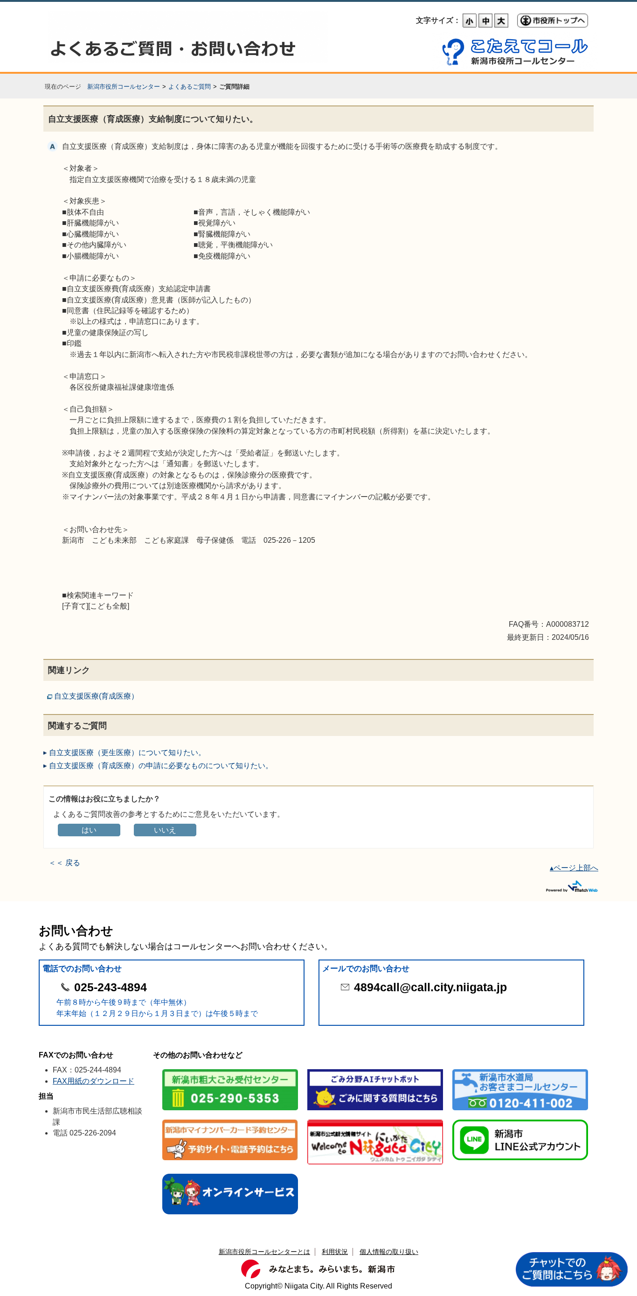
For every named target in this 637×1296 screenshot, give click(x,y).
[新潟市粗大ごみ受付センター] (230, 1070)
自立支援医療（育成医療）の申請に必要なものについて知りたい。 (161, 766)
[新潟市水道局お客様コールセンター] (520, 1070)
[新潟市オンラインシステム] (230, 1174)
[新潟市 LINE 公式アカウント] (520, 1120)
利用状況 (335, 1251)
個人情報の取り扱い (389, 1251)
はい (89, 830)
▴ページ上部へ (574, 868)
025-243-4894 (110, 987)
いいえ (165, 830)
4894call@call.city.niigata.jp (430, 987)
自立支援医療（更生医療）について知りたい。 (127, 753)
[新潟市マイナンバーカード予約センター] (230, 1120)
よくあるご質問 (189, 86)
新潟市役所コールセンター (123, 86)
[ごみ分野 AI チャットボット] (375, 1070)
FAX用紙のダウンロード (93, 1081)
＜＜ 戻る (64, 863)
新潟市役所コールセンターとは (264, 1251)
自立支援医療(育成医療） (96, 696)
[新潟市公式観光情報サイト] (375, 1120)
